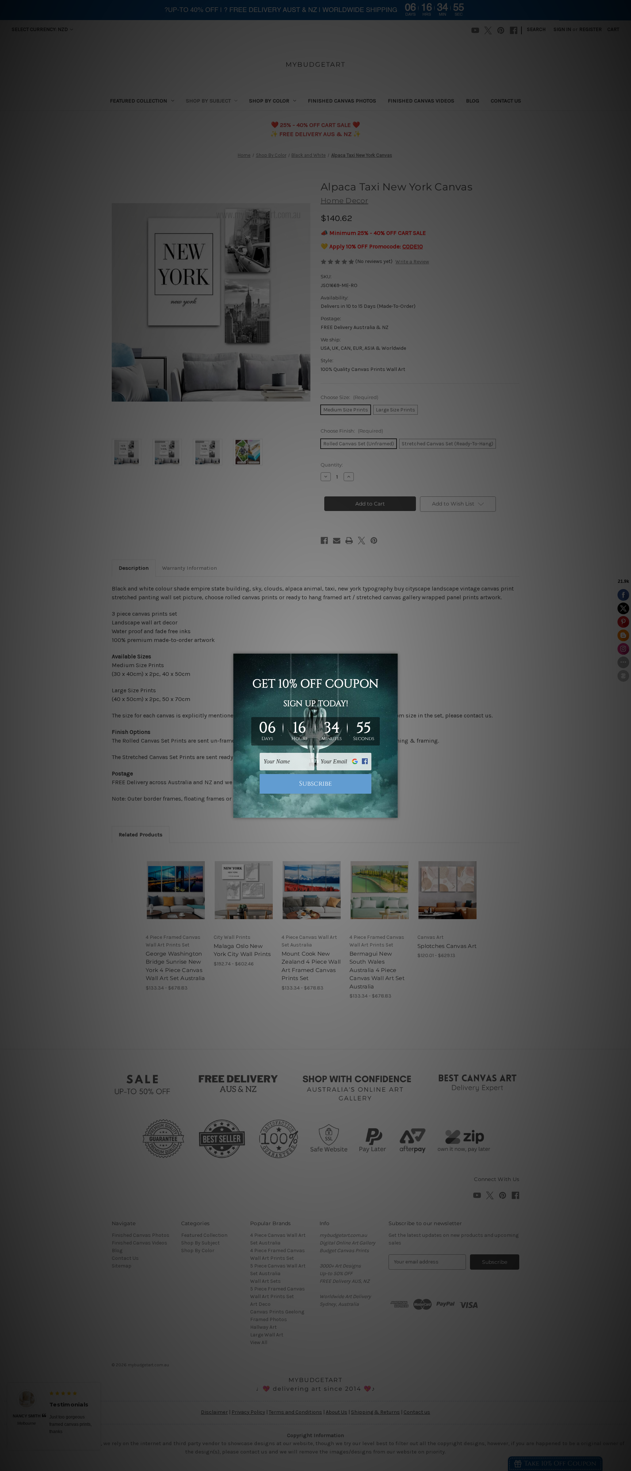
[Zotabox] (393, 811)
